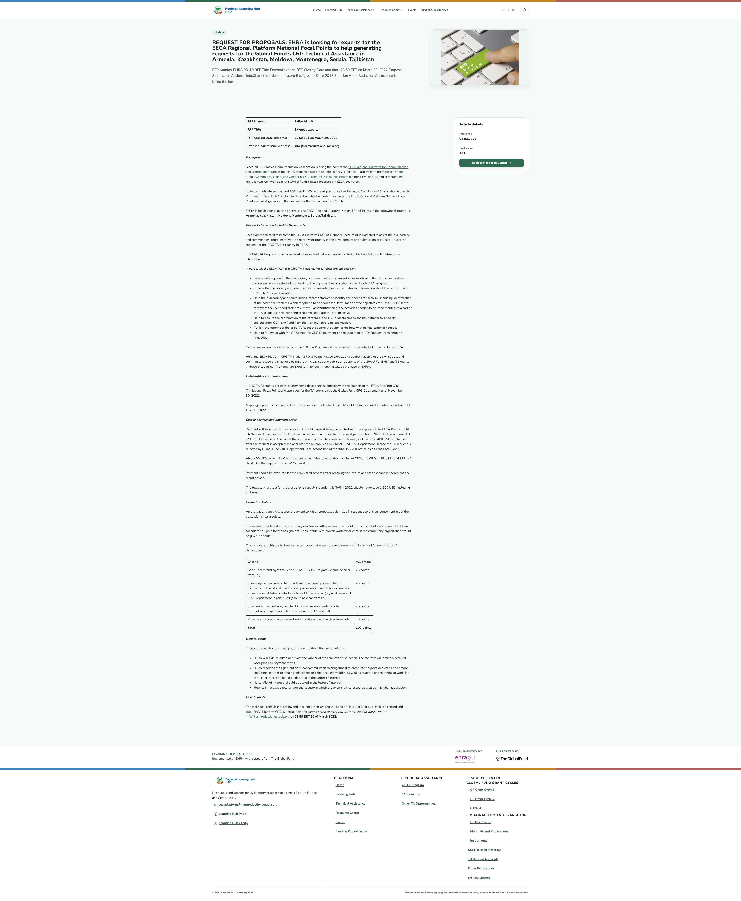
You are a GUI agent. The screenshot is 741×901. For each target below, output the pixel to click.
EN (503, 10)
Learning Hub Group (233, 823)
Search (524, 10)
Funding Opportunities (434, 10)
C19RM (475, 808)
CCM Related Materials (484, 850)
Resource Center (347, 813)
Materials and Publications (489, 831)
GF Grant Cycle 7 (482, 799)
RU (514, 10)
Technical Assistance (350, 803)
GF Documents (480, 822)
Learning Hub (333, 10)
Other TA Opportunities (419, 803)
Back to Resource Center (489, 163)
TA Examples (411, 794)
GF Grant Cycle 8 (482, 790)
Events (412, 10)
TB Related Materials (483, 859)
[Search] (524, 10)
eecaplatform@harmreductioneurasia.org (247, 804)
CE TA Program (413, 785)
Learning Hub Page (232, 814)
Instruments (478, 841)
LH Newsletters (479, 878)
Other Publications (481, 868)
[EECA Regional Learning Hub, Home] (237, 10)
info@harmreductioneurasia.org (268, 716)
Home (317, 10)
